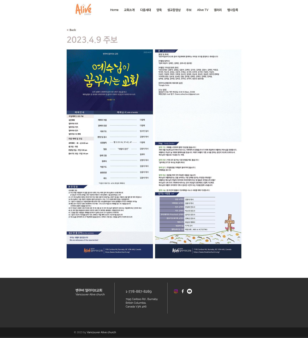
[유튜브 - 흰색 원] (189, 291)
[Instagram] (175, 291)
